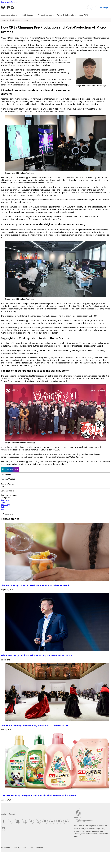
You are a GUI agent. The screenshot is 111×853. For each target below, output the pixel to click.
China (3, 502)
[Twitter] (8, 514)
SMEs (3, 507)
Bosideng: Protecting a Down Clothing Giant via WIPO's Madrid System (35, 725)
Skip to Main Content (9, 2)
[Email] (12, 514)
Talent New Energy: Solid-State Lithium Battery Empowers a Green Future (36, 655)
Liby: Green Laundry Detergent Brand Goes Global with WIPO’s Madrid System (38, 795)
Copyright (5, 500)
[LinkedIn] (10, 514)
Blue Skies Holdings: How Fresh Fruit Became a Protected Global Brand (35, 585)
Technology (5, 505)
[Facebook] (6, 514)
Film (2, 509)
